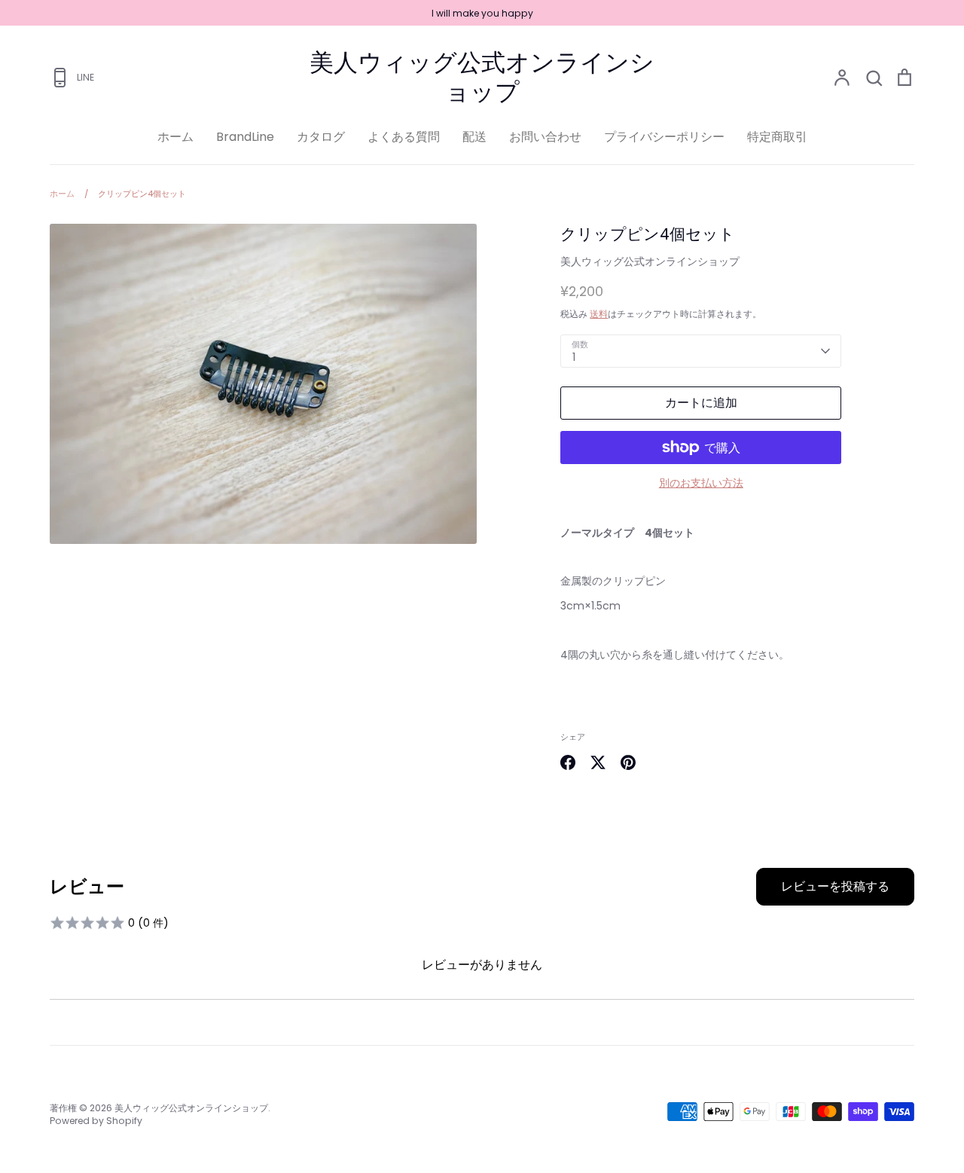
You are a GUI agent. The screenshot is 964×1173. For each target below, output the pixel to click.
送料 (599, 313)
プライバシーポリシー (664, 136)
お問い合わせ (545, 136)
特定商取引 (777, 136)
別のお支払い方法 (701, 482)
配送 (474, 136)
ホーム (175, 136)
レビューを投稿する (835, 886)
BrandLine (245, 136)
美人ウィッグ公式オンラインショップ (482, 77)
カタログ (321, 136)
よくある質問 (404, 136)
